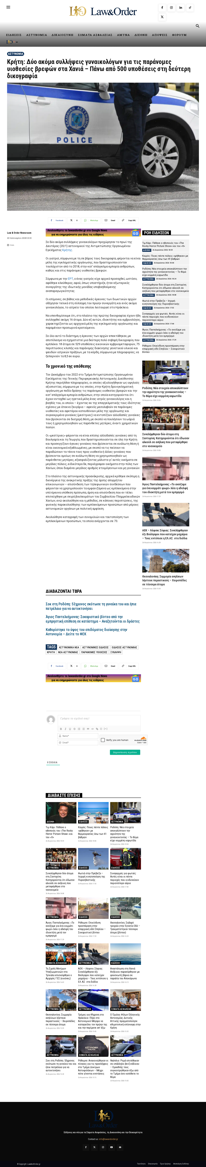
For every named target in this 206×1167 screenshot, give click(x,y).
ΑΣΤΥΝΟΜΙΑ (15, 53)
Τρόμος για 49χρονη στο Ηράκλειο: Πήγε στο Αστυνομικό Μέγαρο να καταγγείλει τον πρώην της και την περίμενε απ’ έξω (92, 1021)
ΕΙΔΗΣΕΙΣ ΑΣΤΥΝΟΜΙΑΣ (124, 647)
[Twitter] (94, 1147)
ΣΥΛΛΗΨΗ (116, 652)
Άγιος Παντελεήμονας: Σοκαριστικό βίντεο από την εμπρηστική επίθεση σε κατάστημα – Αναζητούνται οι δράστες (93, 619)
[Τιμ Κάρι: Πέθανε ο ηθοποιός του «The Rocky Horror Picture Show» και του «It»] (61, 812)
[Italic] (65, 729)
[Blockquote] (88, 729)
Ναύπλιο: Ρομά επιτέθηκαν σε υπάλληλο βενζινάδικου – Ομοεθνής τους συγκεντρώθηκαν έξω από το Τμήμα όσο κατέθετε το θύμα (124, 1069)
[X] (162, 17)
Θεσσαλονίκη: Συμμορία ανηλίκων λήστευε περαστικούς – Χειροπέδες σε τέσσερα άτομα (60, 1019)
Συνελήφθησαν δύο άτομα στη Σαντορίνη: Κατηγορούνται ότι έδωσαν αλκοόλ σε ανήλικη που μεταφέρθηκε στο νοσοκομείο (60, 881)
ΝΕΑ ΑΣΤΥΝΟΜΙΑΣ (68, 652)
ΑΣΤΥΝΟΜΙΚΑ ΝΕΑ (69, 647)
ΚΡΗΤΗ (51, 652)
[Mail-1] (120, 1147)
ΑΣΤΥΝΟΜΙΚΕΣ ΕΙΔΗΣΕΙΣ (95, 647)
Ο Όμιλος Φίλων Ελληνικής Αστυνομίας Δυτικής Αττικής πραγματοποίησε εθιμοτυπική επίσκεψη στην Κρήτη (125, 1021)
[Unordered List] (83, 729)
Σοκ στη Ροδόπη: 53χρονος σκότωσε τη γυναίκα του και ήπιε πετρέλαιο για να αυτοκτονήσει (91, 606)
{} (101, 728)
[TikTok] (190, 8)
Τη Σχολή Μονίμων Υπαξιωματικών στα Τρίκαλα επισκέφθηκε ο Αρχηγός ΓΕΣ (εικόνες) (59, 973)
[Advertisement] (93, 553)
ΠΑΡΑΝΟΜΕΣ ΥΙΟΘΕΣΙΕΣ (94, 652)
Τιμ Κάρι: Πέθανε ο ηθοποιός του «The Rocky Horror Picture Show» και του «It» (59, 832)
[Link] (97, 729)
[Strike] (74, 729)
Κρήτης (67, 250)
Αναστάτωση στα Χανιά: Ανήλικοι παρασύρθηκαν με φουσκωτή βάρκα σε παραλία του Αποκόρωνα (125, 973)
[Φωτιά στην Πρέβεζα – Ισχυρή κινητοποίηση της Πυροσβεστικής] (93, 858)
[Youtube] (111, 1147)
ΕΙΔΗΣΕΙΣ (83, 821)
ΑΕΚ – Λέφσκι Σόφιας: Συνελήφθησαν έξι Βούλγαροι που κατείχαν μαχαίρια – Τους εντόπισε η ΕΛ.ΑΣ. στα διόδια (93, 975)
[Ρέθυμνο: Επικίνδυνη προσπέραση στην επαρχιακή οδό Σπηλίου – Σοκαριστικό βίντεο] (93, 908)
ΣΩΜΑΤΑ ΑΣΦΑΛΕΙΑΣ (57, 963)
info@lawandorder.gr (108, 1139)
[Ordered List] (79, 729)
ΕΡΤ (70, 278)
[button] (197, 26)
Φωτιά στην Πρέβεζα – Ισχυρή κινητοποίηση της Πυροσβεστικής (91, 876)
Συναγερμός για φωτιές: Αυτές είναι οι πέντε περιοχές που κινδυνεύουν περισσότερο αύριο (124, 878)
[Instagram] (171, 8)
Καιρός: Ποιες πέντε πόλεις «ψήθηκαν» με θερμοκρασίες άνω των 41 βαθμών (93, 832)
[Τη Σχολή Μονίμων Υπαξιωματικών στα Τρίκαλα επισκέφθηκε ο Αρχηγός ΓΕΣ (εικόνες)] (61, 954)
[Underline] (70, 729)
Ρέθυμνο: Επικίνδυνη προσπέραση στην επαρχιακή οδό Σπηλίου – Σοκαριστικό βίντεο (92, 927)
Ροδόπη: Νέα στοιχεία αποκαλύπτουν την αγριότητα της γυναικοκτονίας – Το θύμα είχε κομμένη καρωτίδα (124, 834)
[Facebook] (162, 8)
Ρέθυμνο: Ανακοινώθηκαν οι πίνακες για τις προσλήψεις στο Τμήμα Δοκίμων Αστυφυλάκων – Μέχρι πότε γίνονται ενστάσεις (93, 1067)
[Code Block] (92, 729)
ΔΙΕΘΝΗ (50, 821)
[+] (106, 728)
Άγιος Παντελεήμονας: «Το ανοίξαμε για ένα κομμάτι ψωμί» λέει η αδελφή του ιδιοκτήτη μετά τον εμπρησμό (60, 929)
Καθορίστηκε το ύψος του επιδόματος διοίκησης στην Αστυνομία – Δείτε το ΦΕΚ (86, 632)
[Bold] (61, 729)
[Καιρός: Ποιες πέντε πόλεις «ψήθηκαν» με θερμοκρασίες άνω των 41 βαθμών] (93, 812)
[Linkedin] (181, 8)
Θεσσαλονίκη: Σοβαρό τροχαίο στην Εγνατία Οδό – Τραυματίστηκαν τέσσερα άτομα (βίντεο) (125, 927)
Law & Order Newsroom (19, 232)
